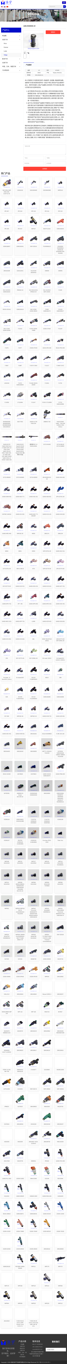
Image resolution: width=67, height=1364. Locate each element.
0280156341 (20, 246)
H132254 (20, 1089)
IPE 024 (20, 211)
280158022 (20, 1050)
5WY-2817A (33, 1089)
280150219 (33, 1031)
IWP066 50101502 (33, 883)
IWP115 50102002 (47, 862)
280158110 (47, 1050)
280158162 (47, 1249)
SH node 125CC (46, 658)
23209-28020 (33, 1249)
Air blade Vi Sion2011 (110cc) (7, 678)
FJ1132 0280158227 (60, 310)
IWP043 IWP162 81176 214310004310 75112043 (20, 911)
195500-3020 (33, 1196)
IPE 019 (33, 211)
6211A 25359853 (47, 733)
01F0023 (20, 1106)
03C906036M (47, 190)
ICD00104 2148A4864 (33, 841)
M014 (47, 677)
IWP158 (20, 1286)
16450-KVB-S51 (20, 733)
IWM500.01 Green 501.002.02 (20, 795)
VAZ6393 (6, 1141)
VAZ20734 (60, 959)
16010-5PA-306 (47, 348)
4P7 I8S (20, 604)
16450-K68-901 (47, 496)
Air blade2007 (20, 677)
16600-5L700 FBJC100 (33, 422)
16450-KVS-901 (6, 639)
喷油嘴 (4, 35)
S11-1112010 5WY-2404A (47, 291)
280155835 (33, 751)
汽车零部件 (5, 70)
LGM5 (33, 621)
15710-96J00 (47, 444)
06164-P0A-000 (60, 348)
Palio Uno (60, 840)
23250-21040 (60, 1213)
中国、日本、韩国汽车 (9, 66)
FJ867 (6, 365)
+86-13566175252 (37, 1346)
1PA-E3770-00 (60, 568)
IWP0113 (60, 190)
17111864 (20, 402)
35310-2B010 (6, 1213)
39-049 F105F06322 (20, 697)
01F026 (20, 959)
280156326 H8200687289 (60, 1031)
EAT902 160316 (6, 514)
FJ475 (6, 348)
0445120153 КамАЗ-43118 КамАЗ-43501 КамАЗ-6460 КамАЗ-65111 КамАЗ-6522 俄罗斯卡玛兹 (20, 449)
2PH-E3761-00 (60, 496)
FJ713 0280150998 (60, 403)
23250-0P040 (20, 976)
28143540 (7, 1321)
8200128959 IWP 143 (7, 1012)
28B (60, 677)
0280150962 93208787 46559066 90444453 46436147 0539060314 (60, 798)
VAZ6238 (20, 1141)
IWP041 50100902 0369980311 (46, 910)
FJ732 (60, 383)
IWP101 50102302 (7, 883)
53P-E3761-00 (47, 551)
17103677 (33, 1069)
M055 (33, 533)
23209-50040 (20, 1249)
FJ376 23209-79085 (33, 329)
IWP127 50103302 (33, 862)
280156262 (33, 733)
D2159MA (47, 1069)
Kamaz (6, 47)
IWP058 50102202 (60, 883)
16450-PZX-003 (60, 1161)
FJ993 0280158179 (46, 310)
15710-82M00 (20, 477)
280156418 (20, 751)
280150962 (60, 976)
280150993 (47, 793)
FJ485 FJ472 (60, 365)
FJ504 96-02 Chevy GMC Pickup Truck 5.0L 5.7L (20, 1323)
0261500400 (33, 190)
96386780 (33, 959)
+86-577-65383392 (37, 1344)
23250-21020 (6, 1231)
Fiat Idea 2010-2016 (47, 841)
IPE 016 (47, 211)
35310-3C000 (6, 774)
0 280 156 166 (60, 733)
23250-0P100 (33, 976)
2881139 (60, 533)
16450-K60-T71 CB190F (33, 515)
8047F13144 (46, 228)
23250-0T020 (33, 348)
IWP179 (47, 1266)
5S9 (7, 697)
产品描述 (28, 65)
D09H (33, 551)
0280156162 (6, 1266)
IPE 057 (7, 211)
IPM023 (7, 1106)
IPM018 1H (20, 290)
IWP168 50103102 (7, 862)
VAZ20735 (20, 1161)
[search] (64, 6)
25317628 (7, 1161)
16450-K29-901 (60, 716)
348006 (47, 270)
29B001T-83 (47, 421)
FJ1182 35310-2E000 (33, 384)
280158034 (20, 1124)
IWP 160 (33, 1012)
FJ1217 (47, 365)
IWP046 (60, 1286)
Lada (5, 51)
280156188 (7, 270)
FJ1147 (33, 402)
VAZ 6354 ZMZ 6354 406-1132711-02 (7, 192)
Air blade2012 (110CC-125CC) (60, 659)
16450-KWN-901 (6, 496)
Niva (5, 43)
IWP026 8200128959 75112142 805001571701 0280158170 (60, 912)
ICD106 (47, 1178)
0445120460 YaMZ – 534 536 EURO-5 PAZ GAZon (60, 424)
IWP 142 (20, 1012)
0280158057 (6, 246)
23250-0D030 (47, 959)
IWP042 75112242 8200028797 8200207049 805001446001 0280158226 (33, 913)
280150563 (20, 994)
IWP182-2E (20, 533)
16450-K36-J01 (33, 496)
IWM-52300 (33, 1178)
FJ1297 (60, 328)
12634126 (20, 190)
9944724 (46, 1012)
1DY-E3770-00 (7, 586)
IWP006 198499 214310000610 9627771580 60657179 (20, 937)
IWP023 (33, 1303)
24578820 (20, 774)
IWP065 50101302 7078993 (47, 884)
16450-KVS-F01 (20, 586)
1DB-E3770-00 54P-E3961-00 (60, 639)
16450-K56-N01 (60, 477)
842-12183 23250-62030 (6, 329)
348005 (60, 270)
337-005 (6, 716)
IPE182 (47, 1161)
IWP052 (7, 908)
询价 (53, 32)
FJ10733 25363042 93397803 (47, 821)
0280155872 (20, 1213)
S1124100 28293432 (33, 271)
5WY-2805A (47, 1089)
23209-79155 (60, 1231)
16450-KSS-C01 (33, 586)
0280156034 (60, 228)
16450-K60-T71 (20, 496)
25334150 (33, 1124)
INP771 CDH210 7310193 (46, 752)
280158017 (33, 1050)
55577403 (20, 421)
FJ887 (20, 365)
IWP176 (60, 1266)
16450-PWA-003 (60, 774)
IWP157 (33, 228)
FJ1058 (7, 402)
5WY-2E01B (60, 934)
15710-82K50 (33, 477)
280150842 (33, 994)
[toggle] (64, 2)
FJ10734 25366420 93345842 (33, 821)
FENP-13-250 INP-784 (6, 1070)
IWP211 (33, 1266)
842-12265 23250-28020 (33, 310)
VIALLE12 (6, 994)
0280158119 (20, 309)
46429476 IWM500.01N (6, 1031)
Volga (5, 55)
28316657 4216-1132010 (33, 1142)
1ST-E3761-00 (7, 568)
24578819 (33, 774)
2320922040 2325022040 (33, 794)
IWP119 (33, 1286)
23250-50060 (6, 976)
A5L (33, 639)
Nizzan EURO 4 (47, 994)
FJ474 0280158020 (20, 384)
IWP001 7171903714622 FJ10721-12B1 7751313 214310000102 (46, 938)
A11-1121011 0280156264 (6, 291)
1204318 (6, 383)
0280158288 (60, 697)
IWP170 (7, 1286)
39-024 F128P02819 (33, 678)
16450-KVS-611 (47, 586)
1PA (7, 658)
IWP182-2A (33, 716)
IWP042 (47, 976)
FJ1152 (20, 328)
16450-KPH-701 (6, 604)
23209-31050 (20, 1178)
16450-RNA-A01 (46, 1196)
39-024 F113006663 (33, 697)
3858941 (33, 1161)
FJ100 (60, 290)
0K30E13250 (60, 1069)
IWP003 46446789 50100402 (33, 936)
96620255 (47, 1106)
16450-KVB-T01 (46, 716)
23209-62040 (6, 1249)
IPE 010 (60, 211)
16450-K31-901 (20, 514)
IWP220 (47, 1303)
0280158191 (33, 1213)
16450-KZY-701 (60, 586)
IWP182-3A (20, 716)
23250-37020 (47, 328)
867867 (60, 1012)
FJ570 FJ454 (33, 365)
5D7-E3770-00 (20, 658)
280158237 (60, 994)
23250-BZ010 (47, 1231)
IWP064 (7, 1303)
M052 (6, 551)
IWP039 (20, 1303)
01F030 (7, 959)
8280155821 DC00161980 (20, 820)
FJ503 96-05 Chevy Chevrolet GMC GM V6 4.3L (33, 1323)
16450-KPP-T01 (20, 621)
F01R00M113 (47, 246)
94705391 (7, 793)
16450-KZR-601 (46, 621)
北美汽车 (5, 62)
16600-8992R (20, 1196)
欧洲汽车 (5, 59)
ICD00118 (6, 819)
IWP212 (60, 1303)
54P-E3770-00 (47, 568)
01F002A (6, 1124)
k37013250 (7, 1089)
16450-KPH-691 (33, 604)
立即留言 (44, 168)
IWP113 (47, 1286)
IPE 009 (7, 228)
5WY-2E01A (33, 246)
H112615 (6, 1196)
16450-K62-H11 (60, 551)
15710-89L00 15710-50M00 (60, 445)
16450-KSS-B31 (60, 621)
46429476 (20, 1031)
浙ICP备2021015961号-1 (43, 1362)
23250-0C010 (47, 1213)
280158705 (47, 1141)
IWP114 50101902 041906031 (60, 863)
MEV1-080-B (20, 568)
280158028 (60, 1249)
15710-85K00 (6, 477)
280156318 (47, 1124)
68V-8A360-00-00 (47, 478)
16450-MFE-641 (46, 604)
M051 (20, 551)
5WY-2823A (60, 1089)
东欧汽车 (5, 39)
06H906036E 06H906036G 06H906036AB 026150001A (7, 424)
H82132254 (60, 1141)
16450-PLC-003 (6, 1178)
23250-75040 (33, 1231)
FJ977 (20, 348)
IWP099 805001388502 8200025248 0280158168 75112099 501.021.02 (20, 887)
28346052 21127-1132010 (6, 1051)
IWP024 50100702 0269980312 (6, 936)
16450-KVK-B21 (60, 514)
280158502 (33, 1106)
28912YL (46, 533)
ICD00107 (7, 840)
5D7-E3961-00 (33, 658)
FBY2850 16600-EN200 (20, 1267)
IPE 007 (20, 228)
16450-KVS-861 (20, 639)
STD (33, 568)
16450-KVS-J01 (47, 514)
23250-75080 (20, 1231)
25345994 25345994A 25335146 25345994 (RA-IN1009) (60, 250)
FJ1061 (47, 383)
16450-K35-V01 (60, 604)
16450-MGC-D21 (6, 621)
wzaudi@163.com (37, 1349)
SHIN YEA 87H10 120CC (47, 639)
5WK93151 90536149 (20, 1070)
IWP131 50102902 (20, 862)
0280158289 (46, 697)
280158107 (60, 1124)
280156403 (7, 751)
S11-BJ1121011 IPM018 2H (33, 291)
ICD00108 (60, 819)
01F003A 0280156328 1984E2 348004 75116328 (60, 754)
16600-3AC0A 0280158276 (47, 774)
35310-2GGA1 (7, 309)
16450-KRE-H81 (6, 533)
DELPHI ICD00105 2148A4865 (20, 842)
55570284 (60, 1178)
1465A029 (60, 1196)
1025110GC (20, 270)
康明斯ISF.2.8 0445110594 (33, 445)
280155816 (60, 1050)
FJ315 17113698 (47, 402)
